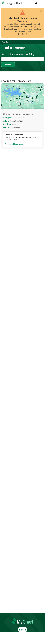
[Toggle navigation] (41, 3)
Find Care (6, 42)
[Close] (41, 11)
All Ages (7, 117)
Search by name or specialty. (18, 54)
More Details (22, 34)
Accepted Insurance (14, 144)
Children (7, 124)
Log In (22, 629)
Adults (6, 121)
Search (8, 64)
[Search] (36, 3)
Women (6, 127)
